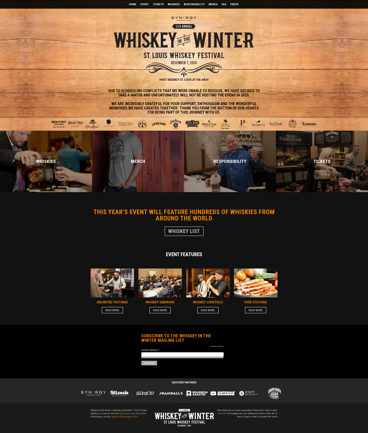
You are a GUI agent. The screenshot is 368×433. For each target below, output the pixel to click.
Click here (222, 413)
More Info (322, 161)
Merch (138, 161)
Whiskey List (184, 231)
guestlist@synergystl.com (124, 416)
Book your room (127, 413)
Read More (230, 161)
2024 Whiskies (46, 161)
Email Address (150, 350)
